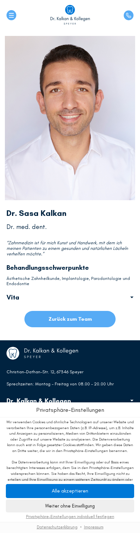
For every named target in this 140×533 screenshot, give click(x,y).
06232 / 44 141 (128, 15)
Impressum (94, 527)
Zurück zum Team (70, 319)
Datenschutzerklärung (57, 527)
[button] (70, 505)
